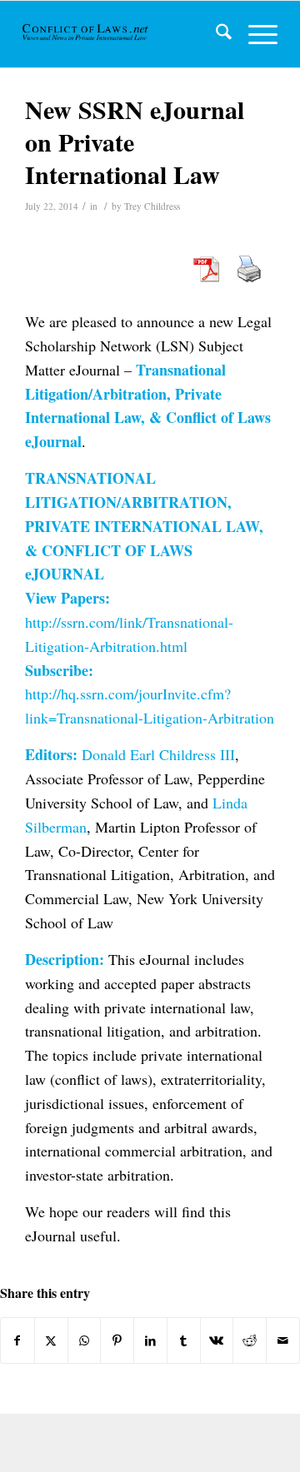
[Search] (215, 34)
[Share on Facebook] (17, 1340)
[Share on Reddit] (249, 1340)
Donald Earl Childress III (158, 754)
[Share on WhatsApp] (84, 1340)
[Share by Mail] (283, 1340)
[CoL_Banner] (86, 34)
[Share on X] (51, 1340)
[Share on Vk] (217, 1340)
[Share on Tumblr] (184, 1340)
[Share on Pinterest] (117, 1340)
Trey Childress (152, 206)
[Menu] (255, 34)
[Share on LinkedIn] (150, 1340)
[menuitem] (215, 34)
